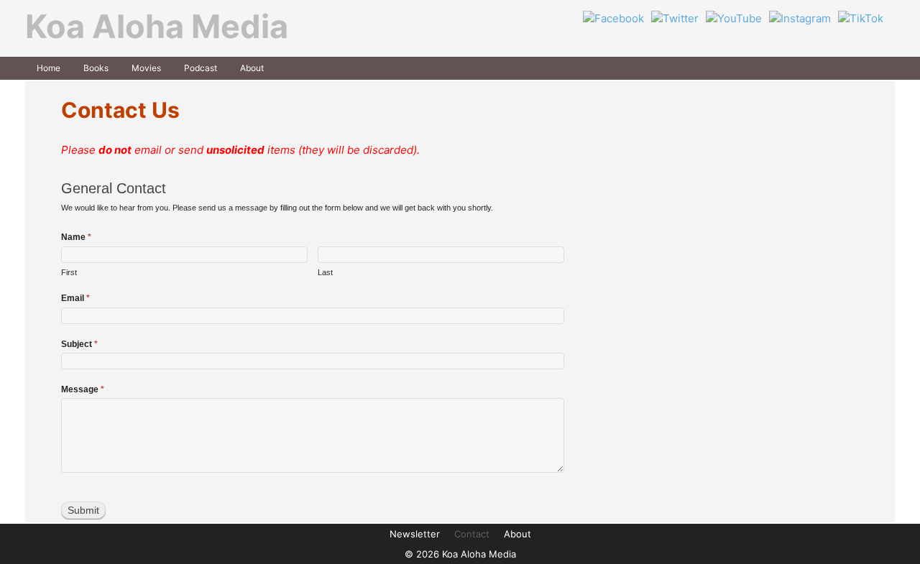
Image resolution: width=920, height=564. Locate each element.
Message (82, 389)
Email (75, 298)
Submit (83, 510)
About (252, 68)
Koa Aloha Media (156, 26)
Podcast (200, 68)
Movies (146, 68)
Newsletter (415, 534)
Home (48, 68)
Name (76, 237)
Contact (471, 534)
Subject (79, 344)
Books (96, 68)
